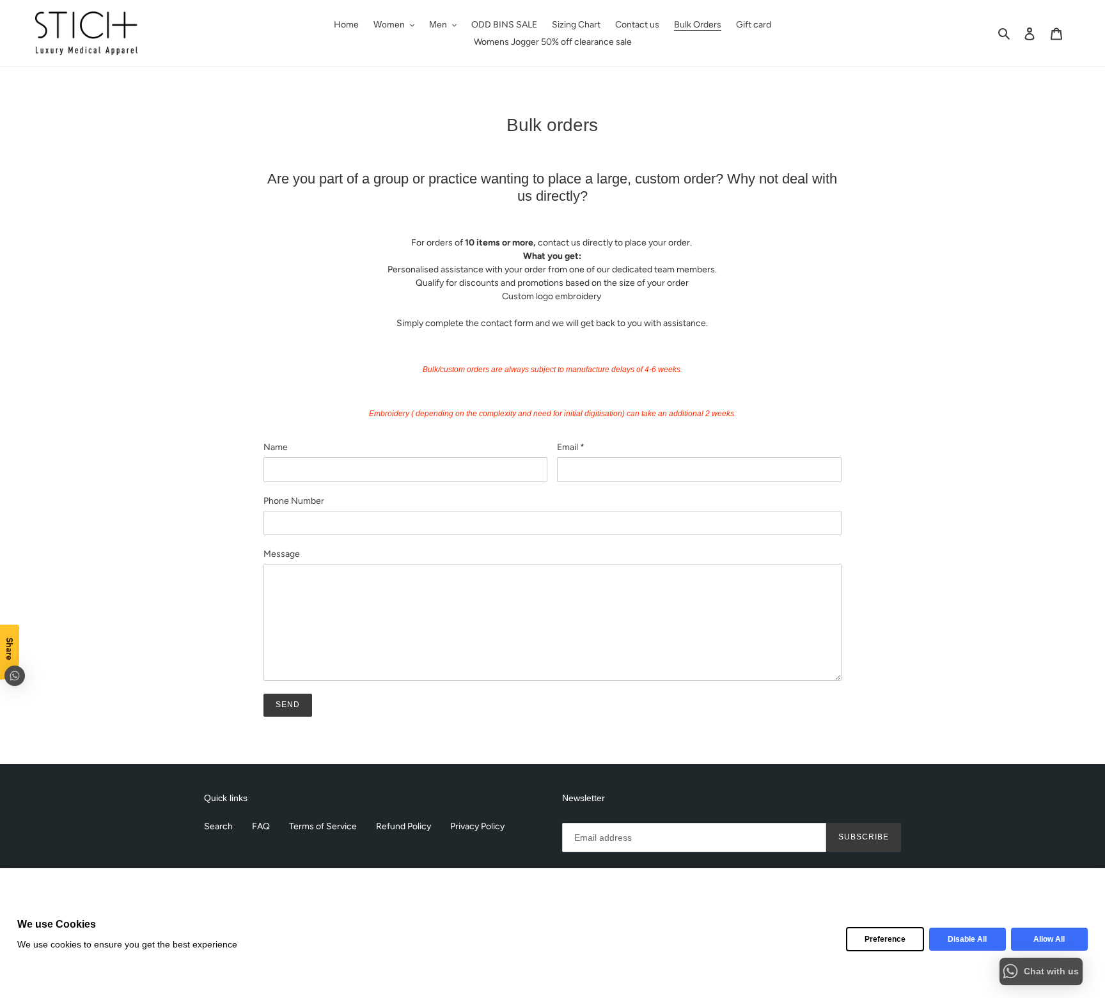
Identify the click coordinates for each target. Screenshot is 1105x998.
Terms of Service (323, 826)
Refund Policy (403, 826)
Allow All (1049, 939)
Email (570, 447)
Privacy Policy (477, 826)
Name (275, 447)
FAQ (261, 826)
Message (281, 554)
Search (218, 826)
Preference (885, 939)
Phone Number (293, 500)
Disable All (967, 939)
